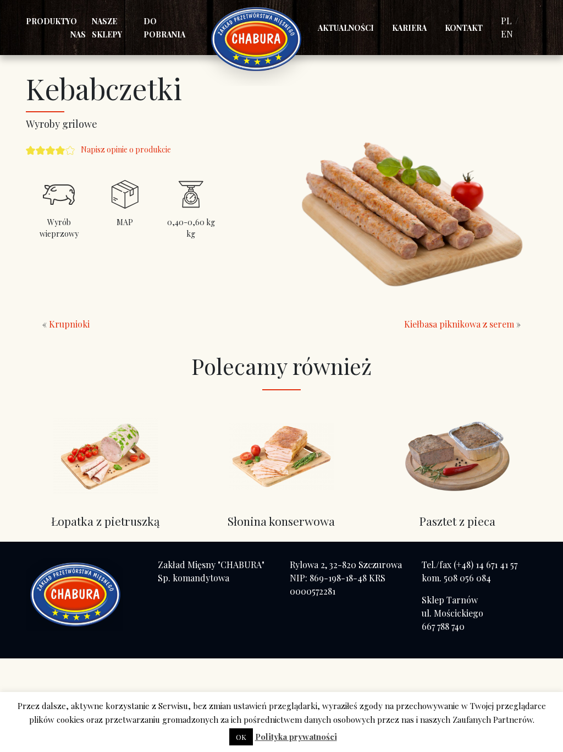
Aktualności (346, 28)
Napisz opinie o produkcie (126, 149)
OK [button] (241, 737)
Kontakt (464, 28)
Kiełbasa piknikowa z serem (459, 324)
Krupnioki (69, 324)
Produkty (48, 21)
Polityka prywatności (296, 736)
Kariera (409, 28)
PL (506, 20)
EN (507, 34)
